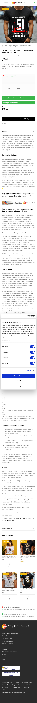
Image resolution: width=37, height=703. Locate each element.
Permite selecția (18, 381)
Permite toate (18, 376)
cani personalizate (22, 518)
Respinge (18, 386)
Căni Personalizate (7, 638)
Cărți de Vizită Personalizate (9, 652)
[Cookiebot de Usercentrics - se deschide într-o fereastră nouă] (27, 316)
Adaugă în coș (24, 118)
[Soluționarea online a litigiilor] (18, 674)
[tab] (18, 528)
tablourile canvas (8, 509)
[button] (18, 98)
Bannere (4, 654)
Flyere (3, 659)
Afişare (29, 370)
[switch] (32, 352)
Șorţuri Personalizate (7, 641)
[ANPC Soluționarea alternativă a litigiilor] (18, 668)
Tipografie (4, 649)
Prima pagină (4, 45)
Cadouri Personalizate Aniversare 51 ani (15, 46)
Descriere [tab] (4, 131)
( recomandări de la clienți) (13, 55)
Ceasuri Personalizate (7, 643)
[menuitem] (7, 682)
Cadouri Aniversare (13, 45)
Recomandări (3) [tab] (7, 528)
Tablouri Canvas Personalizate (10, 633)
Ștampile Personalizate (8, 657)
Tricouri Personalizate (7, 636)
